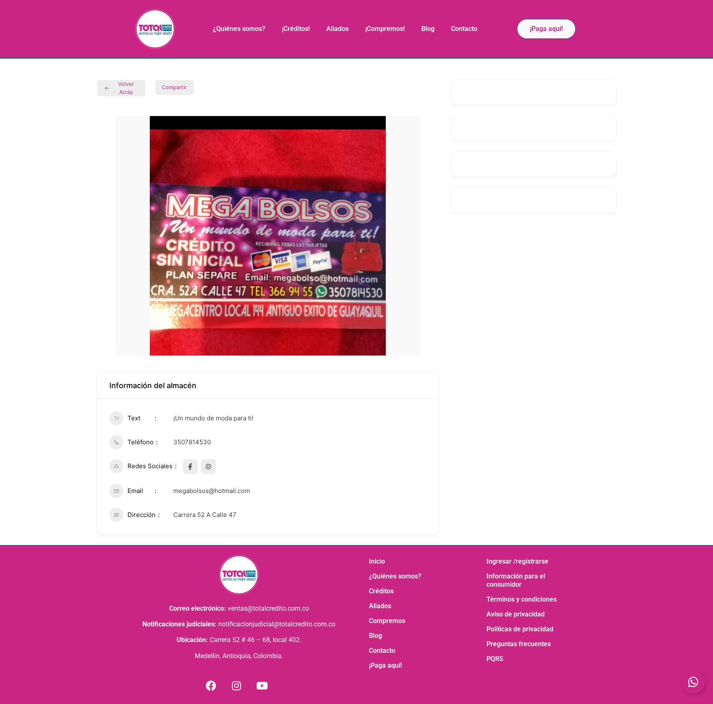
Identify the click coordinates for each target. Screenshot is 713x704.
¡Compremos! (385, 29)
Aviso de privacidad (515, 614)
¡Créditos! (296, 29)
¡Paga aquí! (385, 665)
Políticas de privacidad (519, 629)
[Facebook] (211, 685)
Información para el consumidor (515, 580)
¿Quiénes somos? (239, 29)
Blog (427, 29)
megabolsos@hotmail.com (211, 491)
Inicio (377, 561)
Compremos (387, 621)
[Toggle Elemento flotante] (693, 682)
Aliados (337, 29)
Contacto (464, 29)
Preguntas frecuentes (518, 644)
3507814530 (192, 442)
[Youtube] (262, 685)
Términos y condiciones (521, 599)
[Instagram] (236, 685)
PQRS (494, 659)
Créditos (381, 591)
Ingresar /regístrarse (517, 561)
